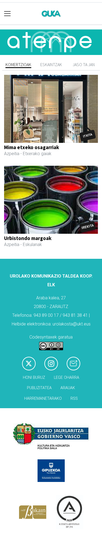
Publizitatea (39, 388)
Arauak (67, 388)
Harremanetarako (43, 398)
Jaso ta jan (84, 64)
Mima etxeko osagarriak (31, 147)
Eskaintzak (51, 64)
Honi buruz (34, 377)
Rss (74, 398)
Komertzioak (18, 64)
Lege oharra (66, 377)
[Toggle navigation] (7, 14)
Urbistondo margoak (27, 238)
